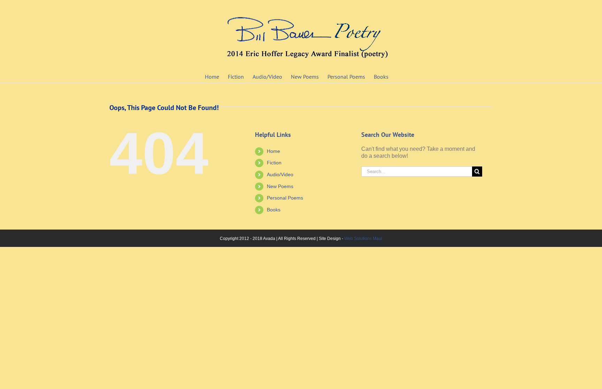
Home (273, 151)
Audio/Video (280, 174)
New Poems (280, 186)
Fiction (274, 162)
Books (273, 209)
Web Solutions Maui (363, 238)
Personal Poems (285, 198)
